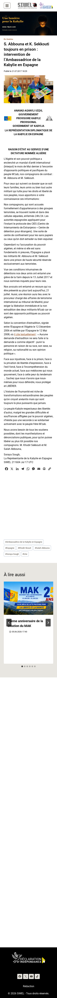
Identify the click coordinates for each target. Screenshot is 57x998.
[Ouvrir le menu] (7, 5)
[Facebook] (19, 976)
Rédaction (28, 986)
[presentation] (28, 598)
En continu (8, 39)
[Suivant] (48, 622)
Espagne (9, 548)
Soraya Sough (12, 554)
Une (24, 554)
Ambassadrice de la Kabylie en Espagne (23, 542)
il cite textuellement (25, 334)
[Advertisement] (28, 505)
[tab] (22, 666)
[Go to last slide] (8, 622)
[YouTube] (31, 976)
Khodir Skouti (24, 548)
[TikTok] (37, 976)
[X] (25, 976)
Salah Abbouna (42, 548)
